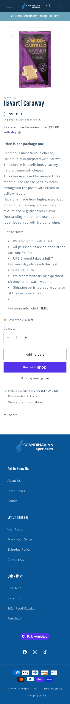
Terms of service (52, 688)
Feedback (14, 618)
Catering (13, 598)
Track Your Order (19, 539)
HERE (44, 308)
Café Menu (15, 588)
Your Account (17, 529)
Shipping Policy (18, 549)
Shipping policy (37, 695)
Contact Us (15, 559)
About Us (14, 480)
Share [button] (13, 415)
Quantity (9, 328)
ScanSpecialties (27, 688)
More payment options (35, 378)
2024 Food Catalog (21, 608)
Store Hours (16, 490)
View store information (25, 402)
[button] (9, 6)
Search (12, 500)
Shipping (9, 119)
